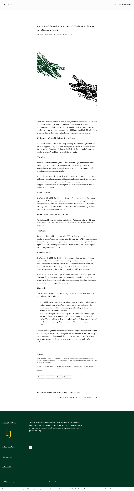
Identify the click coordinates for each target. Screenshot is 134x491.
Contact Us (7, 457)
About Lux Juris (9, 423)
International (50, 377)
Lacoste (59, 377)
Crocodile (41, 377)
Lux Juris (7, 4)
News (44, 34)
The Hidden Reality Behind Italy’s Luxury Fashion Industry (75, 397)
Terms (60, 482)
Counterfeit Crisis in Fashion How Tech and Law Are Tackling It (60, 392)
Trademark (50, 34)
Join (6, 467)
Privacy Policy (53, 482)
